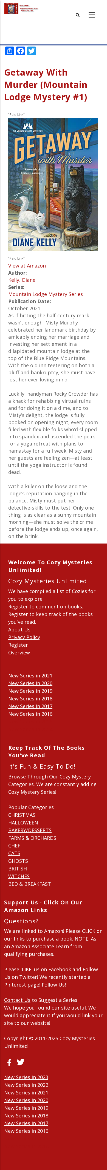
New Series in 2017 (30, 706)
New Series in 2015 (30, 721)
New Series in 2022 (26, 1085)
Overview (19, 652)
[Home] (21, 8)
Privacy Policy (24, 637)
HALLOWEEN (23, 822)
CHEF (14, 845)
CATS (14, 853)
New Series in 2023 (26, 1077)
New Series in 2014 (30, 729)
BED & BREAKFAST (29, 884)
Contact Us (17, 1000)
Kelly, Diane (21, 280)
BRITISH (17, 868)
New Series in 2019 (30, 691)
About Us (19, 629)
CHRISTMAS (21, 815)
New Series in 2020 (30, 683)
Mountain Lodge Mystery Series (45, 294)
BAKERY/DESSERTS (30, 830)
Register (18, 645)
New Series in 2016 (30, 714)
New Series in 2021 (30, 675)
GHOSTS (18, 861)
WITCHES (19, 876)
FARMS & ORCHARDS (32, 838)
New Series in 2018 (30, 698)
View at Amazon (27, 265)
